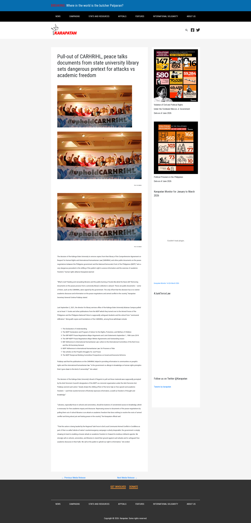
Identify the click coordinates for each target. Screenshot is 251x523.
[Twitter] (198, 30)
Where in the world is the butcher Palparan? (94, 5)
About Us (191, 16)
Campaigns (74, 16)
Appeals (122, 16)
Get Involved (118, 486)
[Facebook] (193, 30)
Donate (133, 486)
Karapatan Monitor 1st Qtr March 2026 (166, 283)
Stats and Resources (99, 16)
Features (139, 16)
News (58, 16)
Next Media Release (127, 478)
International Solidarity (165, 16)
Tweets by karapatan (162, 387)
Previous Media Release (73, 478)
